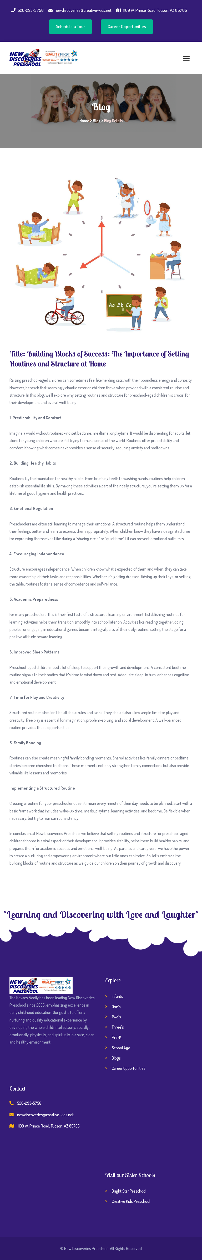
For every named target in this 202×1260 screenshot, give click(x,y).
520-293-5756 (30, 10)
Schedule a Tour (70, 26)
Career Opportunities (127, 26)
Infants (117, 996)
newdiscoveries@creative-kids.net (83, 10)
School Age (121, 1047)
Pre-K (116, 1037)
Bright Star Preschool (129, 1191)
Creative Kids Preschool (131, 1201)
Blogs (116, 1058)
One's (116, 1006)
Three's (118, 1027)
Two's (116, 1016)
